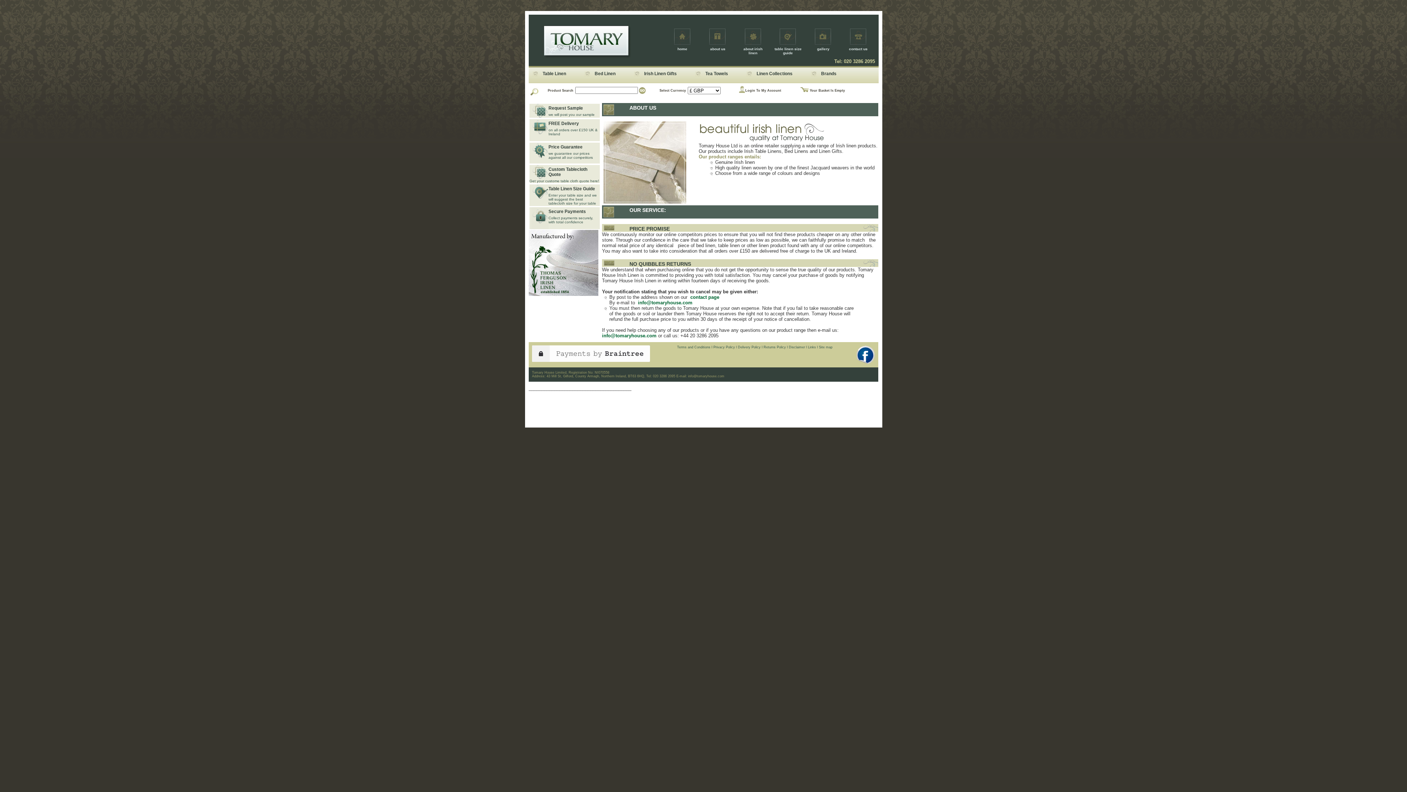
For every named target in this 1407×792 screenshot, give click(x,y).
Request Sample (566, 108)
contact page (704, 297)
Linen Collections (775, 73)
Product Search (560, 90)
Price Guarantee (566, 147)
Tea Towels (716, 73)
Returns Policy (775, 347)
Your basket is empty (827, 90)
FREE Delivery (564, 123)
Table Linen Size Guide (572, 188)
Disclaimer (797, 347)
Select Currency (673, 90)
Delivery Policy (749, 347)
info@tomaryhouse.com (664, 302)
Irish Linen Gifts (660, 73)
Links (812, 347)
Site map (825, 347)
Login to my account (763, 90)
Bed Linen (605, 73)
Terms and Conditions (693, 347)
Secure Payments (567, 211)
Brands (829, 73)
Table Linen (554, 73)
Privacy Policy (724, 347)
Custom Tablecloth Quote (568, 172)
